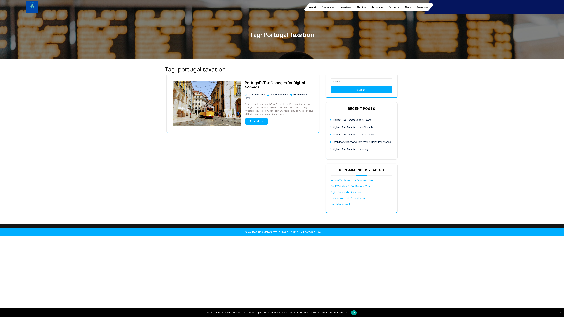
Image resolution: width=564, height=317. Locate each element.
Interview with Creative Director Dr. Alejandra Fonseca (362, 142)
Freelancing (328, 7)
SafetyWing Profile (341, 204)
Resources (422, 7)
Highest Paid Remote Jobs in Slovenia (353, 127)
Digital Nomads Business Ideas (347, 192)
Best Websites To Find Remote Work (350, 186)
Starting (361, 7)
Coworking (377, 7)
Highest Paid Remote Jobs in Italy (350, 149)
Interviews (345, 7)
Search (361, 90)
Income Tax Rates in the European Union (352, 180)
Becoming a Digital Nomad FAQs (348, 198)
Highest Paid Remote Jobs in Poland (352, 120)
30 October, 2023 (257, 94)
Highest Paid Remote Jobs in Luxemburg (354, 134)
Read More (256, 121)
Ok (354, 312)
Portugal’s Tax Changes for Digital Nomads (275, 85)
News (408, 7)
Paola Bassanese (279, 94)
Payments (394, 7)
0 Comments (300, 94)
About (312, 7)
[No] (560, 312)
